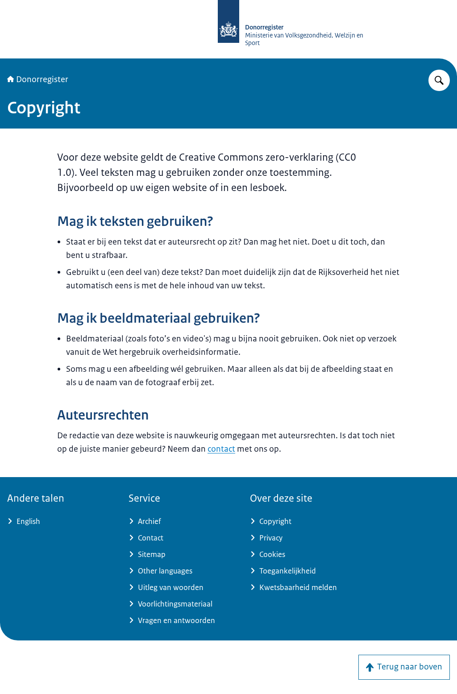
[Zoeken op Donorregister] (439, 80)
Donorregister (42, 79)
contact (221, 449)
